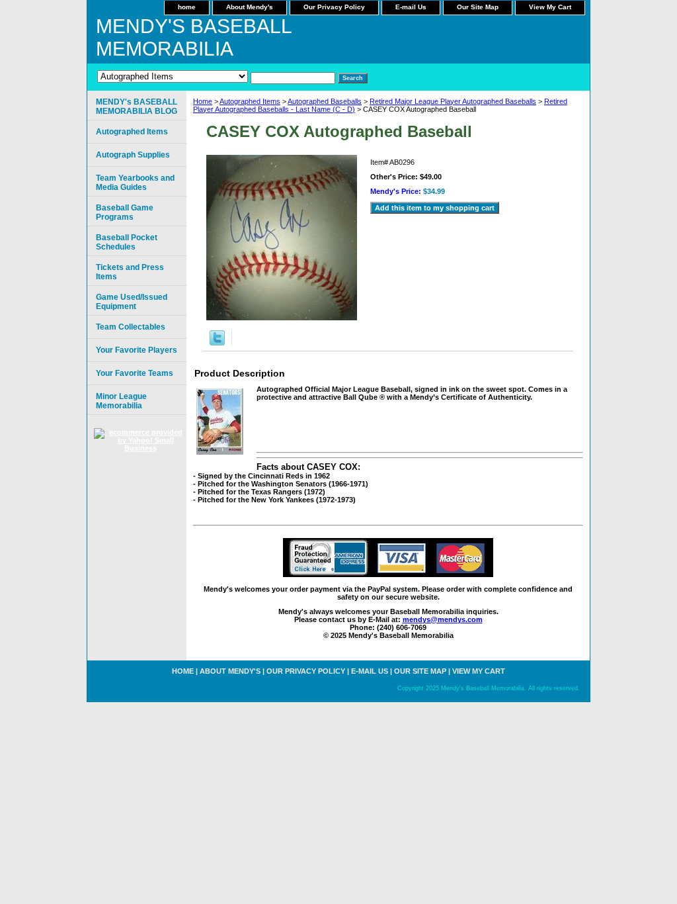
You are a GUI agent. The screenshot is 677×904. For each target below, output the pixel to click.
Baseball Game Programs (124, 212)
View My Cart (550, 7)
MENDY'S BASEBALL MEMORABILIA (194, 37)
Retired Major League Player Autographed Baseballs (453, 101)
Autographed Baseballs (325, 101)
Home (202, 101)
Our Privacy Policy (334, 7)
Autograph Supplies (133, 154)
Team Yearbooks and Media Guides (135, 182)
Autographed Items (249, 101)
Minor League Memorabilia (121, 401)
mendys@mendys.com (443, 619)
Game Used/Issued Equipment (131, 302)
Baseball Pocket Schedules (126, 242)
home (187, 7)
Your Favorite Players (136, 350)
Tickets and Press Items (130, 272)
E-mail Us (410, 7)
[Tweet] (217, 343)
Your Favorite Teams (134, 373)
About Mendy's (249, 7)
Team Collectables (130, 327)
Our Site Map (477, 7)
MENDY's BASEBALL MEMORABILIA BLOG (136, 106)
